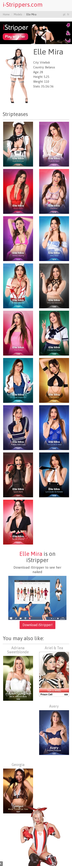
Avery (54, 706)
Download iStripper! (37, 625)
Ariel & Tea (54, 648)
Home (6, 14)
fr (68, 14)
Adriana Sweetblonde (18, 650)
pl (64, 14)
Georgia (18, 764)
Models (18, 14)
